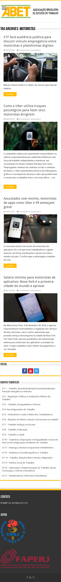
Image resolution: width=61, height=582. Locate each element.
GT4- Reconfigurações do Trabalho (18, 409)
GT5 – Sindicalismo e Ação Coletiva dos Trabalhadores (27, 414)
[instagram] (36, 370)
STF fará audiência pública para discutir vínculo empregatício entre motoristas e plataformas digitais (30, 41)
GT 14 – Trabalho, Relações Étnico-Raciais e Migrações (27, 457)
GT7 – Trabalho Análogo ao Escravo (18, 424)
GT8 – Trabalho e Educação (14, 429)
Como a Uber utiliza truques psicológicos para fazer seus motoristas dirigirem (25, 110)
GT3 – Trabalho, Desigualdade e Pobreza (21, 404)
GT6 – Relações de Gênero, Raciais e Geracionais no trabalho (30, 419)
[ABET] (30, 11)
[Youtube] (30, 370)
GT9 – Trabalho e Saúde (13, 434)
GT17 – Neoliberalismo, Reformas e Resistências (24, 475)
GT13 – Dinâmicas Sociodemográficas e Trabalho (25, 452)
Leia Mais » (10, 94)
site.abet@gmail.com (18, 503)
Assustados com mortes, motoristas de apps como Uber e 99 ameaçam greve (30, 202)
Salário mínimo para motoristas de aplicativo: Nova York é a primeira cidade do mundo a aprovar (29, 281)
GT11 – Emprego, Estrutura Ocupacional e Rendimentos (28, 447)
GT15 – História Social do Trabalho (18, 463)
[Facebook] (24, 370)
